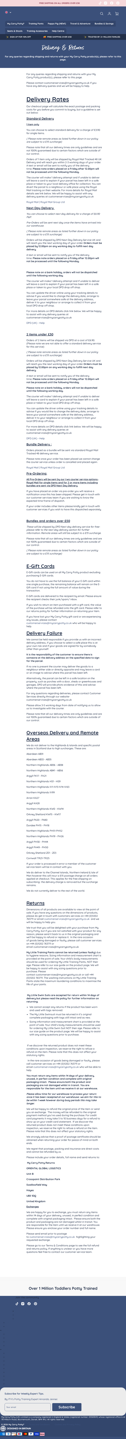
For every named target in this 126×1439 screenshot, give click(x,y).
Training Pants (36, 23)
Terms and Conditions (39, 1424)
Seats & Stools (14, 31)
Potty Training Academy (20, 1326)
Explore (7, 1330)
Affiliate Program (16, 1341)
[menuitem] (15, 24)
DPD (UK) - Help (35, 322)
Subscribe (67, 1407)
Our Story (12, 1337)
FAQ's (9, 1322)
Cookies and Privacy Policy (68, 1424)
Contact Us (21, 1318)
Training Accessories (37, 31)
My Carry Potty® (15, 23)
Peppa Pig (12, 1360)
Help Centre (58, 31)
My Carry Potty (15, 1356)
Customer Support (26, 1310)
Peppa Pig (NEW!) (57, 23)
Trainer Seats (14, 1372)
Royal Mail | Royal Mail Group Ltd (45, 202)
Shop (6, 1349)
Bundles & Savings (104, 23)
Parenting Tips (15, 1333)
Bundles (10, 1353)
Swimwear (12, 1379)
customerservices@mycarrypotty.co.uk (49, 623)
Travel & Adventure (80, 23)
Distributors (13, 1345)
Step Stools (13, 1375)
